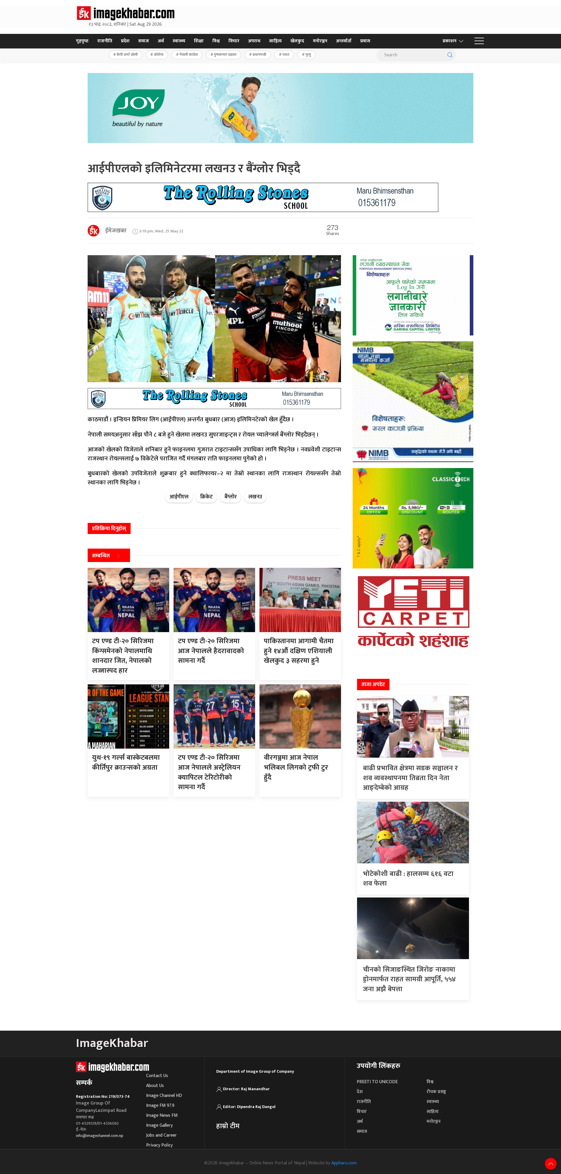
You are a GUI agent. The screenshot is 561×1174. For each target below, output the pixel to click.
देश (360, 1092)
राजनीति (104, 41)
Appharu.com (344, 1163)
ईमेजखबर (116, 231)
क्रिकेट (206, 497)
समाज (143, 41)
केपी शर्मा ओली (127, 54)
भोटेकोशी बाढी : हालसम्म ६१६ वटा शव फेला (408, 879)
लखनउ (255, 497)
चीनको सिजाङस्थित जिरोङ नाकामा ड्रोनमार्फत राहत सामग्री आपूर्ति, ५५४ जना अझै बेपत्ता (409, 979)
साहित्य (275, 41)
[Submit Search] (450, 55)
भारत (286, 54)
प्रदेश (125, 41)
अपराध (254, 41)
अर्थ (161, 41)
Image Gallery (159, 1125)
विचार (233, 41)
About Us (155, 1086)
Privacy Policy (159, 1145)
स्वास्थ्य (179, 41)
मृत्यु (308, 54)
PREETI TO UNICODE (377, 1082)
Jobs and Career (161, 1135)
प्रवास (365, 41)
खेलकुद (297, 41)
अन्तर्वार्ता (344, 41)
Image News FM (162, 1115)
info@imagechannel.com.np (99, 1135)
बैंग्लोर (230, 497)
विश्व (216, 41)
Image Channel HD (164, 1096)
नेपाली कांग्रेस (188, 54)
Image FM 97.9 (160, 1105)
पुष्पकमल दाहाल (225, 54)
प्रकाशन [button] (449, 41)
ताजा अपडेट (373, 684)
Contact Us (157, 1076)
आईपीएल (178, 497)
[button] (479, 41)
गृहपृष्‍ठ (82, 41)
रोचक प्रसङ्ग (436, 1092)
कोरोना (158, 54)
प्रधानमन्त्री (259, 54)
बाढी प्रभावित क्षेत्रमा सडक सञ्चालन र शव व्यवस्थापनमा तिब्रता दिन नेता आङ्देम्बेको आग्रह (410, 778)
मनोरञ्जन (320, 41)
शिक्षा (199, 41)
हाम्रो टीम (228, 1126)
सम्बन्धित (101, 556)
